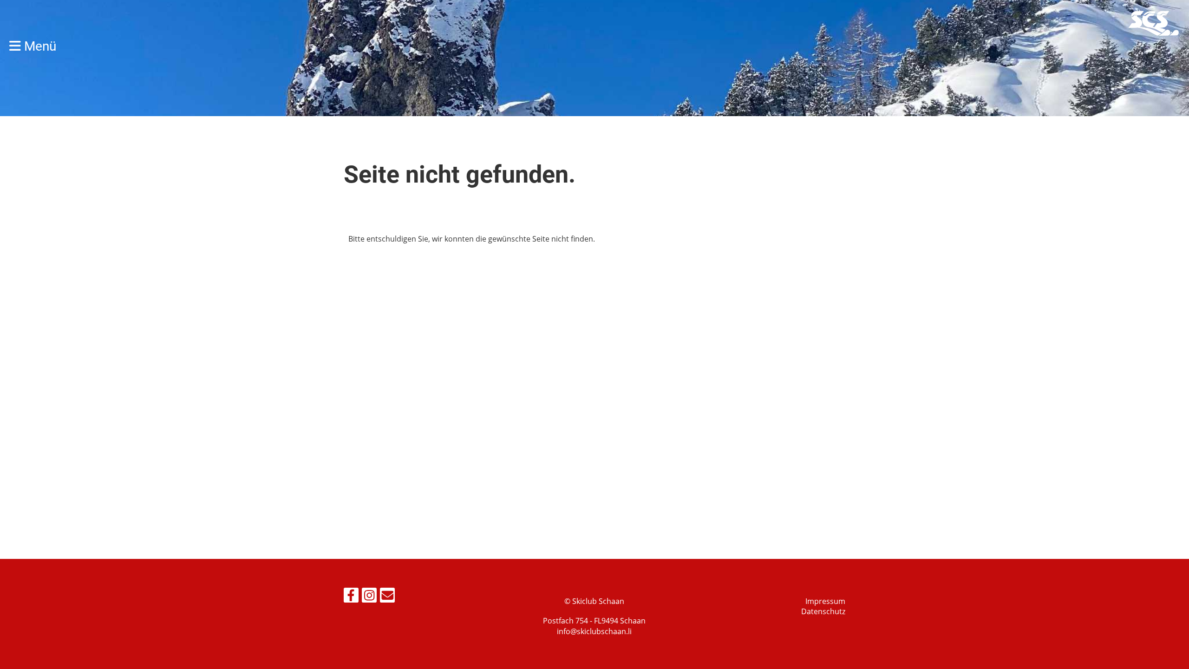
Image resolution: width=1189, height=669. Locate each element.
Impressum (825, 601)
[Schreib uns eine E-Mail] (387, 597)
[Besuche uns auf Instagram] (369, 597)
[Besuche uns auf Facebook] (351, 597)
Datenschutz (823, 611)
